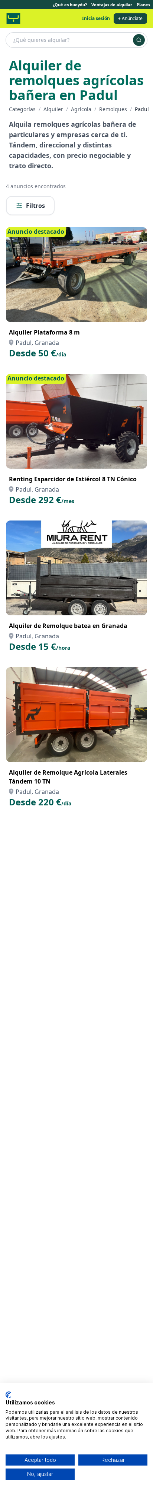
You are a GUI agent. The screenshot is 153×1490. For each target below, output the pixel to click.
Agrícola (81, 109)
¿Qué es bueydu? (70, 4)
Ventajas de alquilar (111, 4)
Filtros (35, 206)
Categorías (22, 109)
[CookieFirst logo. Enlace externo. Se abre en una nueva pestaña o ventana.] (8, 1394)
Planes (143, 4)
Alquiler (53, 109)
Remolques (113, 109)
